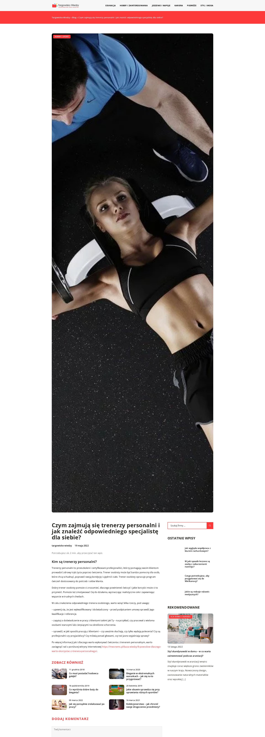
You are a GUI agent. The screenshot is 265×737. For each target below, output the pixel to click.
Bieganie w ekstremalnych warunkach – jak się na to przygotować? (140, 676)
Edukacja (110, 5)
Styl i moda (207, 5)
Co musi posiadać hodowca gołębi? (83, 675)
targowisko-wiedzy (62, 545)
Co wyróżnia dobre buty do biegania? (83, 691)
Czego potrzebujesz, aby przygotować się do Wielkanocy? (197, 578)
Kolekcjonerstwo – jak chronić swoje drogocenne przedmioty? (143, 705)
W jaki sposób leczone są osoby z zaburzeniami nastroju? (197, 564)
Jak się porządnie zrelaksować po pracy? (86, 705)
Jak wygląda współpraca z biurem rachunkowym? (198, 549)
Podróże (191, 5)
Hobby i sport (62, 36)
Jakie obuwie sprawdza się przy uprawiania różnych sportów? (143, 691)
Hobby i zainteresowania (134, 5)
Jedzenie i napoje (161, 5)
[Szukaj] (210, 525)
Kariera (178, 5)
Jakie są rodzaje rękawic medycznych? (197, 593)
